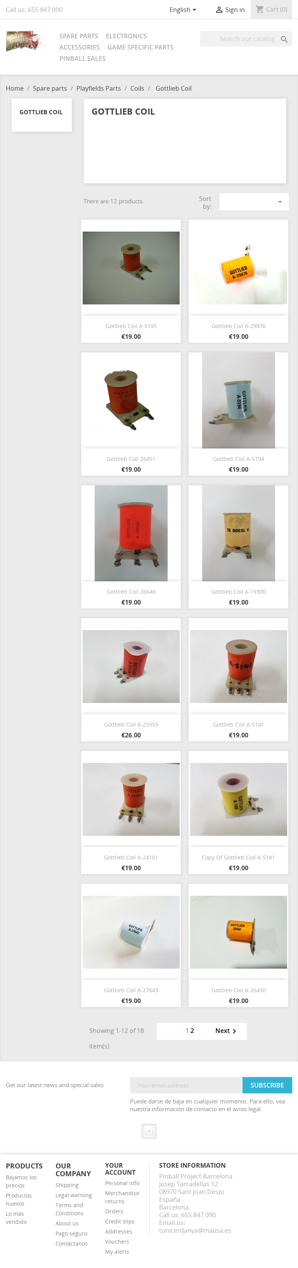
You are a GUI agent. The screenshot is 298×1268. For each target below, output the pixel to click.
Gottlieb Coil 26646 (131, 591)
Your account (120, 1169)
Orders (114, 1211)
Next (227, 1031)
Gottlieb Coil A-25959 (131, 724)
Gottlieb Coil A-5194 (238, 458)
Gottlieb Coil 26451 (131, 458)
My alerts (117, 1251)
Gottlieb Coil (40, 112)
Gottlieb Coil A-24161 (131, 857)
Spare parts (78, 36)
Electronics (126, 36)
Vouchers (117, 1241)
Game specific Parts (140, 47)
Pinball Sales (82, 58)
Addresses (118, 1231)
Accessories (79, 47)
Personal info (122, 1183)
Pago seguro (71, 1233)
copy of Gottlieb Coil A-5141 (238, 857)
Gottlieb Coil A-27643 (131, 990)
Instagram (149, 1131)
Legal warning (73, 1195)
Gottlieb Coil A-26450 (238, 990)
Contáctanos (71, 1243)
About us (67, 1223)
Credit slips (120, 1221)
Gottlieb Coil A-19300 (238, 591)
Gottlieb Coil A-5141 (238, 724)
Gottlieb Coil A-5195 (131, 326)
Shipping (67, 1185)
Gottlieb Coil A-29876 (238, 326)
